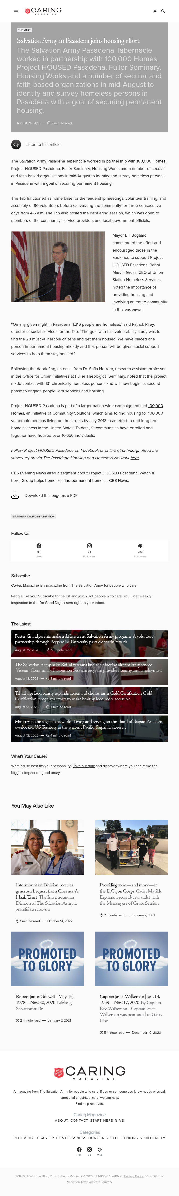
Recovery (24, 1137)
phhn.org (130, 450)
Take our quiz (84, 765)
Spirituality (152, 1137)
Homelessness (71, 1137)
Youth (113, 1137)
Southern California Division (33, 516)
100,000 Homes (151, 161)
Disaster (45, 1137)
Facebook (90, 450)
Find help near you (89, 1103)
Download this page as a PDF (51, 495)
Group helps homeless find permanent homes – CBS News (75, 480)
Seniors (129, 1137)
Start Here (101, 1120)
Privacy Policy (134, 1176)
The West (24, 30)
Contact (79, 1120)
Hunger (96, 1137)
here (135, 458)
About (62, 1120)
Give (119, 1120)
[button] (16, 11)
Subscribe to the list (54, 596)
